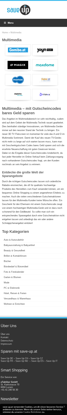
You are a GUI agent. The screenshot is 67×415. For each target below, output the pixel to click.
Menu (11, 22)
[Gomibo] (18, 50)
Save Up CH (22, 358)
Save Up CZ (37, 358)
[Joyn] (45, 50)
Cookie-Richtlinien (32, 412)
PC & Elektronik (12, 288)
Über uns (5, 334)
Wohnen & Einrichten (14, 304)
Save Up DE (7, 358)
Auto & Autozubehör (14, 240)
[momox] (18, 80)
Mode (6, 282)
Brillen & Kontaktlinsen (15, 256)
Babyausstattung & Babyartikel (19, 245)
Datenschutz (7, 340)
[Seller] (45, 80)
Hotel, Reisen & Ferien (15, 293)
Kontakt (4, 337)
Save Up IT (52, 361)
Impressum (6, 344)
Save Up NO (22, 361)
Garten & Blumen (12, 277)
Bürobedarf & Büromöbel (16, 266)
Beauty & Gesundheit (14, 250)
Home (5, 32)
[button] (64, 406)
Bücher (7, 261)
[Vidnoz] (45, 94)
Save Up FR (7, 361)
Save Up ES (37, 361)
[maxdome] (45, 65)
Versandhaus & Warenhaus (17, 298)
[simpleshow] (18, 94)
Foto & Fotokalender (14, 272)
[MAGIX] (18, 65)
